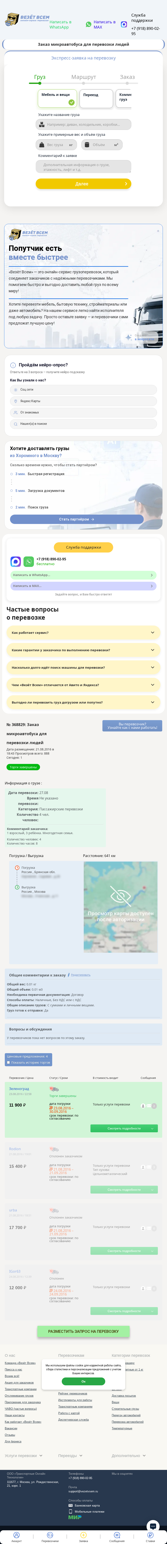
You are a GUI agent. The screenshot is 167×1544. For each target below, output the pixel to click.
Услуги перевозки (21, 1456)
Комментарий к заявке (57, 155)
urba (13, 1210)
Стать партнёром (74, 519)
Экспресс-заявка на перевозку (83, 58)
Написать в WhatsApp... (31, 575)
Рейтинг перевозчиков (72, 1393)
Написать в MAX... (27, 586)
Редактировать (80, 975)
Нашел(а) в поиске (33, 423)
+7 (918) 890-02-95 (145, 31)
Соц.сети (26, 389)
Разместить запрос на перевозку (83, 1331)
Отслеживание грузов (19, 1395)
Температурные (122, 1428)
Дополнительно (126, 1456)
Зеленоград (19, 1088)
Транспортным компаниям (75, 1406)
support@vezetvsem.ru (83, 1491)
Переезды (68, 1456)
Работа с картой (69, 1413)
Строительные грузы (125, 1408)
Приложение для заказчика (23, 1402)
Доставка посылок (124, 1395)
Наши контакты (15, 1415)
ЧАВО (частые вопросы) (21, 1408)
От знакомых (29, 412)
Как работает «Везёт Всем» (23, 1421)
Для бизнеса (13, 1441)
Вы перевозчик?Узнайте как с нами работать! (132, 726)
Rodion (15, 1148)
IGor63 (14, 1271)
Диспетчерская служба (73, 1419)
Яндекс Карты (30, 401)
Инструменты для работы (75, 1400)
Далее (81, 183)
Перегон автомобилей (126, 1415)
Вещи (115, 1402)
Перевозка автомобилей (128, 1421)
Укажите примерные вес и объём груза (71, 134)
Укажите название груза (59, 114)
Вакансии (11, 1428)
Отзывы (10, 1435)
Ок (83, 1381)
